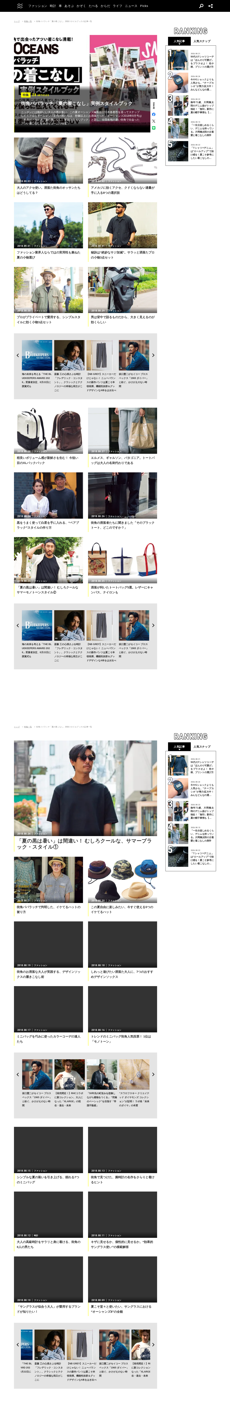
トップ (17, 21)
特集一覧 (28, 21)
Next (154, 355)
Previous (16, 355)
